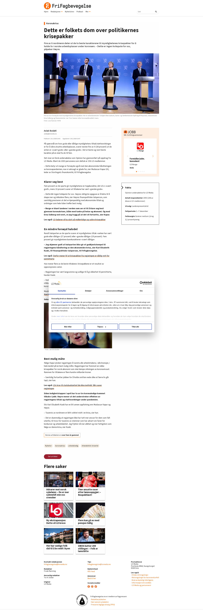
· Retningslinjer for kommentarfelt (145, 577)
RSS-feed (91, 571)
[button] (153, 156)
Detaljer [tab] (88, 291)
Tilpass (100, 327)
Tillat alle (135, 327)
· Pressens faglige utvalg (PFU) (102, 604)
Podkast (79, 11)
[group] (140, 156)
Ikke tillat (67, 327)
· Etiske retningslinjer (139, 575)
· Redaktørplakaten (98, 599)
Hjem (46, 11)
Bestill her (92, 578)
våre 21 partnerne (63, 302)
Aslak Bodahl (50, 130)
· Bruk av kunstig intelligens (142, 580)
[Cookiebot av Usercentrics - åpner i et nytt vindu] (141, 283)
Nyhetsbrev (69, 11)
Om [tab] (141, 291)
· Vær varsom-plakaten (99, 602)
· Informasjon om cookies (141, 582)
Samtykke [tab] (62, 291)
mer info (60, 316)
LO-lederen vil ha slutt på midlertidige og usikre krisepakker (79, 219)
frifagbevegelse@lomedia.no (55, 564)
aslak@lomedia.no (50, 134)
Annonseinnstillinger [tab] (114, 291)
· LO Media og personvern (141, 585)
